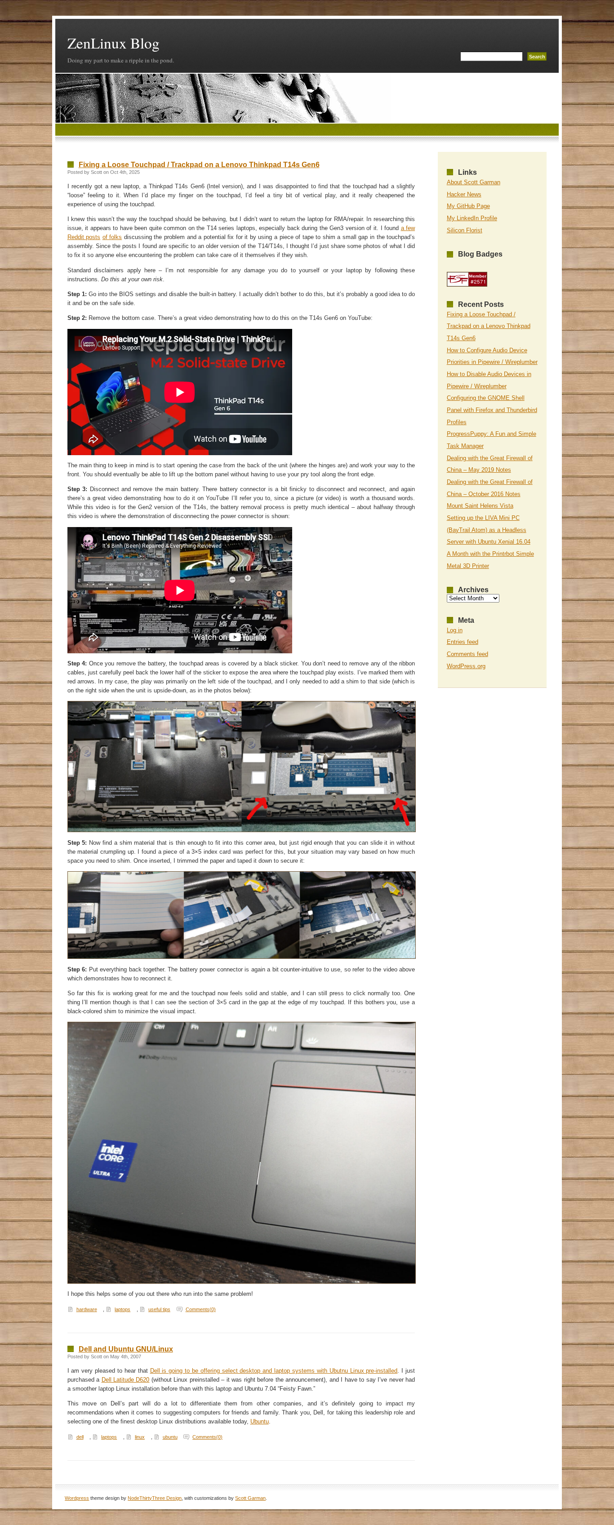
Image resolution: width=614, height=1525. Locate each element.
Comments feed (467, 654)
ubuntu (170, 1437)
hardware (86, 1309)
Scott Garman (250, 1498)
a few (408, 228)
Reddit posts (84, 237)
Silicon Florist (464, 230)
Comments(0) (201, 1309)
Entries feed (462, 641)
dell (80, 1437)
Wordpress (77, 1498)
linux (140, 1437)
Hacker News (464, 194)
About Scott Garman (473, 182)
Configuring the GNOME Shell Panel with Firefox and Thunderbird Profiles (492, 410)
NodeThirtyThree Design (155, 1498)
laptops (122, 1309)
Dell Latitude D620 (126, 1379)
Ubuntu (259, 1421)
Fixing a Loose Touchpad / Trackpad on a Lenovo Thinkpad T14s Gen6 (199, 164)
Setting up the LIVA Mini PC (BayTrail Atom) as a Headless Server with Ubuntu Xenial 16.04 (488, 529)
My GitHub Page (468, 206)
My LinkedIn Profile (472, 218)
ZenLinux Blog (113, 43)
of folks (112, 237)
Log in (455, 630)
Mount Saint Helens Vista (480, 505)
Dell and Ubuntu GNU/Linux (126, 1349)
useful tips (159, 1309)
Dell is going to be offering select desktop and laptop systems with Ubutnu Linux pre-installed (274, 1370)
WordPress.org (466, 666)
